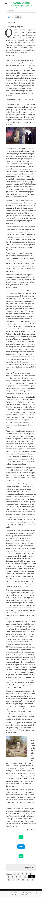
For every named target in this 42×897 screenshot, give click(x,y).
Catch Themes (26, 895)
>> (21, 856)
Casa (10, 17)
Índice (21, 847)
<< (21, 837)
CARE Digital (21, 2)
